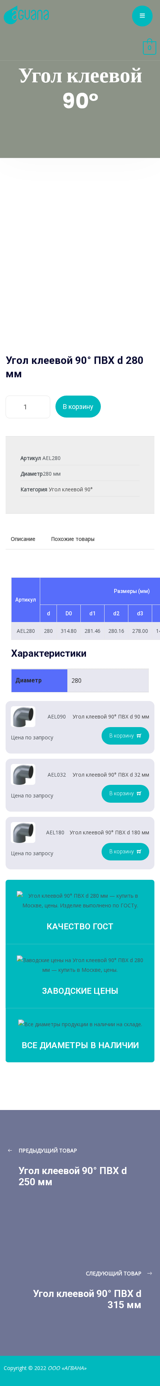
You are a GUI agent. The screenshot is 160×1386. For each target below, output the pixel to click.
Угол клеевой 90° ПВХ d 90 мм (111, 716)
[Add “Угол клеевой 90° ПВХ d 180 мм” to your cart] (125, 852)
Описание (23, 538)
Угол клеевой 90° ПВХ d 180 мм (109, 832)
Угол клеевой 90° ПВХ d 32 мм (111, 774)
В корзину (78, 406)
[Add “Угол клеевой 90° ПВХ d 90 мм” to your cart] (125, 736)
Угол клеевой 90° (71, 489)
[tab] (23, 539)
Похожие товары (73, 538)
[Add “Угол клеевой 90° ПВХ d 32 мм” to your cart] (125, 794)
